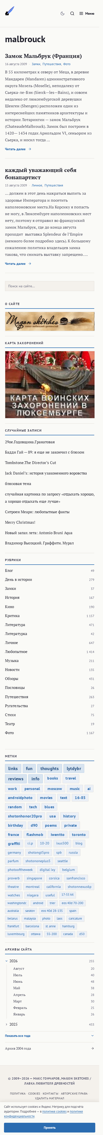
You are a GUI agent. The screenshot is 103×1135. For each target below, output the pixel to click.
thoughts (49, 768)
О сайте (12, 304)
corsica (54, 878)
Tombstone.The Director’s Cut (30, 462)
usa (53, 815)
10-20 (44, 843)
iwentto (57, 834)
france (13, 834)
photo (46, 918)
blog (79, 843)
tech (33, 806)
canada (68, 934)
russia (73, 852)
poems (51, 825)
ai (89, 788)
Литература (15, 624)
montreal (33, 886)
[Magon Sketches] (9, 11)
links (13, 768)
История (12, 597)
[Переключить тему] (62, 13)
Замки (36, 64)
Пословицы (15, 687)
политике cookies (54, 1111)
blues (49, 806)
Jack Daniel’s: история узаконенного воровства (46, 473)
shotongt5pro (38, 852)
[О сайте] (49, 321)
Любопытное (16, 651)
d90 (34, 825)
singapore (34, 878)
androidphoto (20, 797)
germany (14, 852)
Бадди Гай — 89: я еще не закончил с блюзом (44, 452)
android (38, 903)
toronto (79, 834)
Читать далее (15, 149)
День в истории (18, 579)
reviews (16, 779)
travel (71, 778)
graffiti (14, 843)
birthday (15, 825)
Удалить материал (49, 1098)
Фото (66, 64)
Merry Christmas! (20, 522)
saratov (30, 911)
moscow (55, 788)
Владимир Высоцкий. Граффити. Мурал (39, 542)
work (12, 788)
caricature (75, 918)
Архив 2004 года (18, 1048)
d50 (81, 934)
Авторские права (74, 1093)
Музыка (12, 660)
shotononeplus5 (38, 861)
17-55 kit (68, 894)
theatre (13, 886)
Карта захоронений (24, 343)
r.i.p (30, 843)
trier (52, 903)
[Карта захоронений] (49, 384)
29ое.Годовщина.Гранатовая (30, 441)
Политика (18, 1093)
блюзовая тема (18, 483)
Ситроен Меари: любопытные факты (37, 511)
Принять (50, 1128)
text (64, 797)
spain (72, 911)
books (52, 778)
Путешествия (51, 64)
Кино (9, 606)
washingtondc (17, 903)
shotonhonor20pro (25, 815)
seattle (63, 861)
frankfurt (13, 926)
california (53, 886)
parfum (13, 861)
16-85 (80, 797)
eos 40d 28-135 (52, 911)
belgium (68, 869)
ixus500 (62, 843)
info (36, 779)
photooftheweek (20, 869)
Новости (12, 669)
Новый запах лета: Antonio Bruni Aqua (38, 532)
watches (14, 895)
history (69, 815)
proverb (14, 878)
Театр (10, 723)
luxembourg (16, 934)
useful (50, 895)
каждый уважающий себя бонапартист (40, 173)
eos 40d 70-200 (72, 903)
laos (59, 918)
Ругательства (16, 705)
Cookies (34, 1093)
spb (59, 852)
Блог (9, 570)
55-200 (52, 934)
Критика (12, 615)
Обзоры (11, 678)
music (75, 788)
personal (32, 788)
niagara (32, 895)
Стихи (10, 714)
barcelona (32, 926)
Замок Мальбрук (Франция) (43, 55)
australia (13, 911)
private (70, 825)
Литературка (16, 633)
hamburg (68, 926)
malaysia (30, 918)
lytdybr (74, 768)
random (15, 806)
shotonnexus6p (80, 886)
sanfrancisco (75, 878)
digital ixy (47, 869)
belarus (13, 918)
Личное (37, 185)
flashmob (34, 834)
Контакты (50, 1093)
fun (29, 768)
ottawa (35, 934)
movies (46, 797)
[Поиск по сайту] (72, 13)
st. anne (51, 926)
